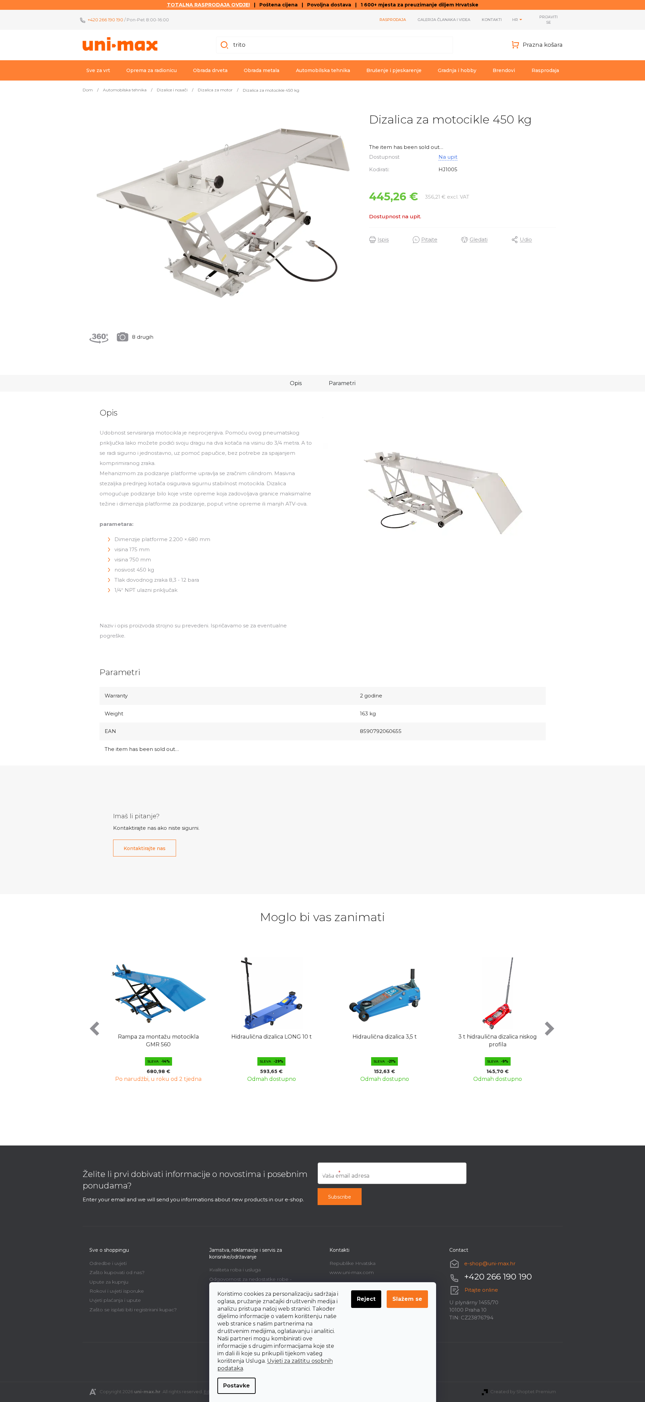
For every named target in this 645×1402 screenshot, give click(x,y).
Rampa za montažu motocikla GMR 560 (152, 1040)
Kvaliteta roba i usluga (235, 1270)
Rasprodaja (393, 19)
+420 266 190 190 (105, 19)
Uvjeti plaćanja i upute (115, 1300)
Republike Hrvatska (352, 1263)
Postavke (236, 1385)
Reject (366, 1299)
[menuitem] (98, 70)
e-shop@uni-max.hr (489, 1263)
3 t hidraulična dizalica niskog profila (492, 1040)
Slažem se (407, 1299)
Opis (296, 383)
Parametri (342, 383)
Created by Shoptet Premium (523, 1391)
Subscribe (339, 1197)
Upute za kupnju (108, 1282)
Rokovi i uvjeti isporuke (116, 1291)
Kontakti (492, 19)
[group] (153, 1018)
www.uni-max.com (351, 1272)
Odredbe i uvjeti (108, 1263)
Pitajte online (481, 1290)
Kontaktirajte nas (145, 848)
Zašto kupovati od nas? (117, 1272)
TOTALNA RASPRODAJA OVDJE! (208, 5)
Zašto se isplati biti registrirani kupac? (133, 1310)
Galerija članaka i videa (443, 19)
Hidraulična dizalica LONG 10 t (266, 1036)
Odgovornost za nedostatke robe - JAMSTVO (250, 1281)
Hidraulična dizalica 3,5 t (379, 1036)
